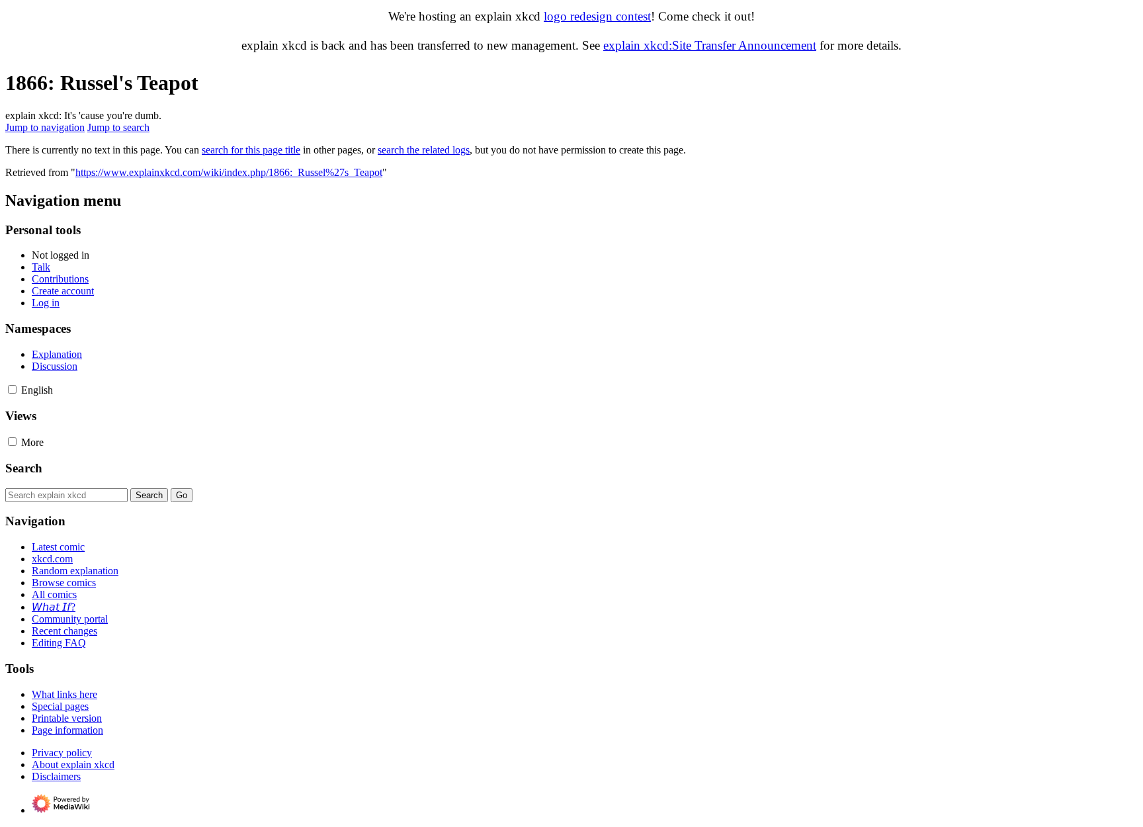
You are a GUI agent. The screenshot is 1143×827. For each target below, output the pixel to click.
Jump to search (118, 127)
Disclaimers (56, 776)
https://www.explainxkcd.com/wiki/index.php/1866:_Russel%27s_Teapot (228, 172)
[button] (12, 389)
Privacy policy (62, 752)
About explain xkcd (73, 764)
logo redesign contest (597, 16)
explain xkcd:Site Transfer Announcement (709, 45)
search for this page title (251, 149)
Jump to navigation (45, 127)
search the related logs (424, 149)
